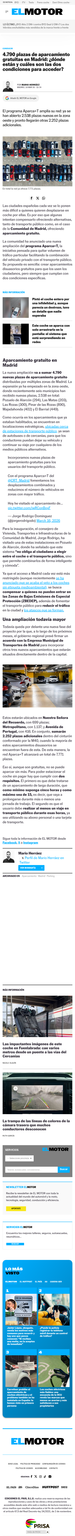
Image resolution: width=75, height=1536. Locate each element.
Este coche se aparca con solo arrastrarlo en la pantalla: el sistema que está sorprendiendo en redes (51, 334)
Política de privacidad (30, 1464)
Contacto (53, 1468)
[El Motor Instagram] (40, 1477)
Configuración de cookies (53, 1464)
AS (46, 1281)
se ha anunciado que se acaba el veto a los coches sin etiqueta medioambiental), (36, 582)
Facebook (10, 843)
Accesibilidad (41, 1468)
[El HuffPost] (50, 1487)
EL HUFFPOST (26, 1281)
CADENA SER (56, 1281)
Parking (51, 876)
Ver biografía (28, 867)
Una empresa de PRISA (37, 1523)
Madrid (41, 876)
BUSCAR (15, 1244)
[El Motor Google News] (50, 1477)
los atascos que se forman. (44, 610)
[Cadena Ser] (64, 1487)
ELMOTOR (11, 1281)
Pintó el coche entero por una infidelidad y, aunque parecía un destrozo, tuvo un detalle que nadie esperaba (50, 307)
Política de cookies (24, 1468)
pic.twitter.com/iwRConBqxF (29, 508)
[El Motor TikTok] (45, 1477)
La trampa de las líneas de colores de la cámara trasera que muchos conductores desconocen (36, 1125)
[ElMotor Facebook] (31, 1477)
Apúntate (16, 1208)
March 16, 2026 (48, 520)
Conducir (8, 48)
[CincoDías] (32, 1487)
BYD (16, 2)
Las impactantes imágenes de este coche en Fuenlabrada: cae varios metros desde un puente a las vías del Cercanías (34, 1050)
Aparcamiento (29, 876)
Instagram (30, 843)
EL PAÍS (38, 1281)
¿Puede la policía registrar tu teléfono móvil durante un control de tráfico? (54, 1331)
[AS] (20, 1487)
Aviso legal (13, 1464)
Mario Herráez (31, 84)
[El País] (11, 1487)
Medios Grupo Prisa (37, 1532)
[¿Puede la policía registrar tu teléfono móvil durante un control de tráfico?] (54, 1324)
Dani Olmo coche (61, 2)
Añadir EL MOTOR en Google (23, 98)
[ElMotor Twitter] (35, 1477)
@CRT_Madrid (19, 480)
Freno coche (43, 2)
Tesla (31, 2)
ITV (24, 2)
